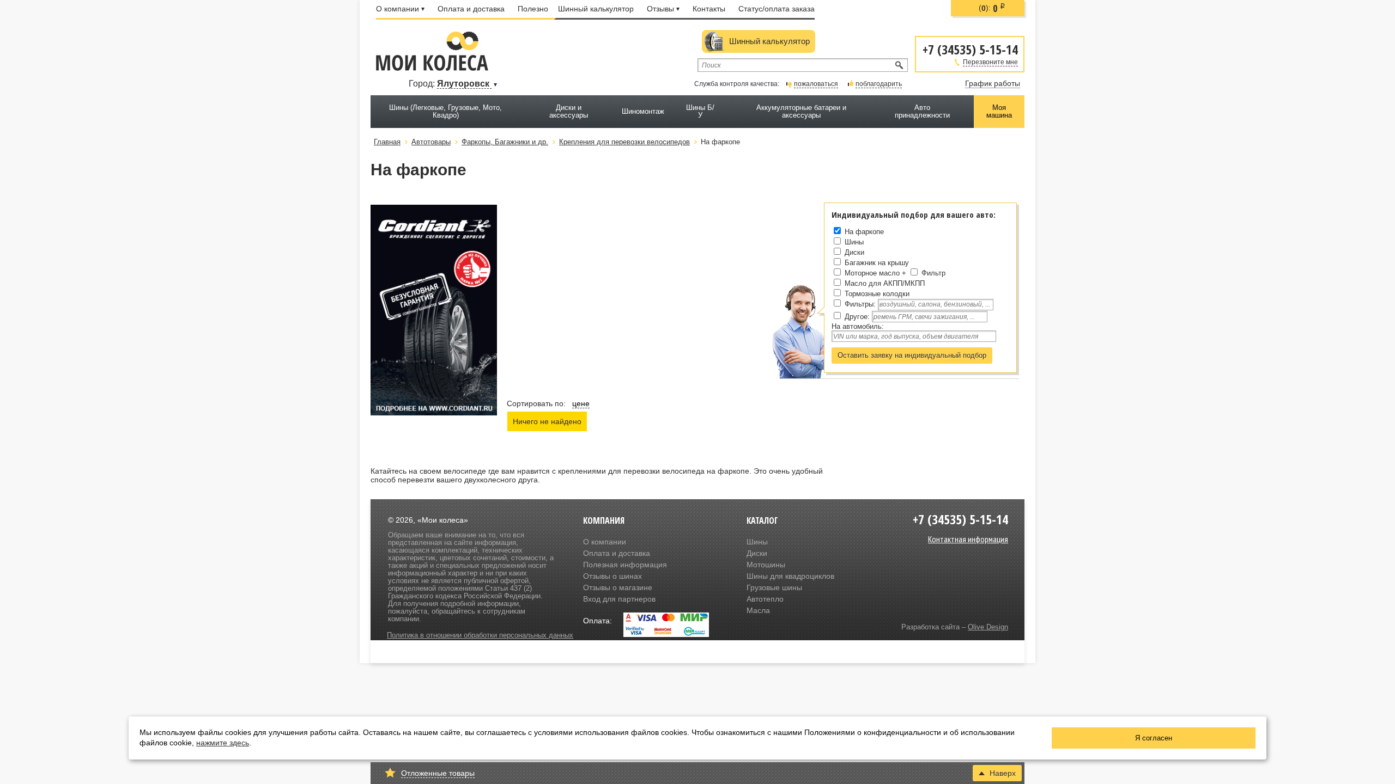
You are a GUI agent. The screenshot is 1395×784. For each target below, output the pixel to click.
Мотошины (766, 564)
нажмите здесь (222, 742)
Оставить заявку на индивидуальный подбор (912, 355)
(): (992, 8)
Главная (387, 142)
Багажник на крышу (877, 263)
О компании (397, 8)
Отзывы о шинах (612, 576)
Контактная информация (968, 539)
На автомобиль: (858, 326)
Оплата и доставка (471, 8)
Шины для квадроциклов (790, 576)
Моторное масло (872, 273)
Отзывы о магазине (617, 587)
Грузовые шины (774, 587)
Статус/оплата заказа (776, 8)
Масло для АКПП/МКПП (885, 283)
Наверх (1003, 773)
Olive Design (988, 627)
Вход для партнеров (619, 599)
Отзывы (660, 8)
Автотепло (765, 599)
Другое (856, 317)
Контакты (709, 8)
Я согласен (1153, 738)
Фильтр (933, 273)
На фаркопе (864, 232)
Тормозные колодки (877, 294)
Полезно (533, 8)
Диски (854, 252)
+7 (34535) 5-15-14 (970, 48)
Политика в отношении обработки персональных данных (480, 635)
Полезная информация (625, 564)
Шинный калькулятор (596, 8)
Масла (758, 610)
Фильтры (859, 304)
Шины (854, 242)
